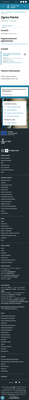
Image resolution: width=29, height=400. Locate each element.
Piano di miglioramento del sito (8, 320)
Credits (2, 344)
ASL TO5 (3, 364)
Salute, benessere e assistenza (8, 206)
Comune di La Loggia (15, 6)
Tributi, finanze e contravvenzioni (9, 208)
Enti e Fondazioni (5, 167)
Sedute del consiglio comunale (8, 235)
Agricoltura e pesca (5, 180)
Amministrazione (8, 12)
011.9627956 (11, 61)
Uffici (2, 163)
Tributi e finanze (5, 226)
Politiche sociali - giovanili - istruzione (10, 233)
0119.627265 (6, 270)
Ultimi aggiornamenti (6, 346)
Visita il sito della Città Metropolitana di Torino (12, 361)
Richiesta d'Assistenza (6, 330)
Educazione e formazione (7, 197)
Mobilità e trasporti (5, 204)
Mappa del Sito (4, 351)
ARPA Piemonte (5, 366)
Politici (2, 172)
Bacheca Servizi (5, 332)
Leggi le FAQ (4, 323)
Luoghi (2, 250)
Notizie (2, 221)
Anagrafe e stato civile (6, 185)
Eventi (2, 248)
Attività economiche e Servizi (8, 260)
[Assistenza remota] (25, 390)
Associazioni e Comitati (6, 262)
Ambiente (3, 182)
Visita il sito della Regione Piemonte (10, 359)
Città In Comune (20, 390)
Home (2, 12)
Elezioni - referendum (6, 230)
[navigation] (3, 6)
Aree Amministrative (6, 160)
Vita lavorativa (4, 213)
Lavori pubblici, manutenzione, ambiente (12, 55)
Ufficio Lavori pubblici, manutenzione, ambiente (14, 44)
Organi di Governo (5, 158)
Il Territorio (3, 253)
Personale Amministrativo (20, 12)
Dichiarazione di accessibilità (8, 318)
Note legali (3, 339)
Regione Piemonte (5, 1)
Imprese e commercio (6, 201)
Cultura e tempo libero (6, 194)
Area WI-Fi (3, 368)
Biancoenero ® (11, 394)
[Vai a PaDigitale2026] (10, 150)
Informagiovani (4, 371)
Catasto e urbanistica (6, 192)
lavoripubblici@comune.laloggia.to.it (14, 62)
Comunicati (3, 238)
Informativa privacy (5, 337)
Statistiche (3, 349)
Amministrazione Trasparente (8, 316)
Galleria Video (4, 257)
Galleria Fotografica (5, 255)
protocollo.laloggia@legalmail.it (11, 275)
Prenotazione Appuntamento (8, 325)
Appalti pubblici (4, 187)
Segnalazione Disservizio (7, 327)
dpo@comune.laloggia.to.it (10, 308)
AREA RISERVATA (14, 398)
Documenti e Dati (5, 165)
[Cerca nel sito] (25, 6)
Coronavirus (4, 223)
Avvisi (2, 240)
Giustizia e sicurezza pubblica (8, 199)
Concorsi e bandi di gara (6, 228)
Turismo (3, 211)
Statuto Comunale (5, 334)
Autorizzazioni (4, 189)
